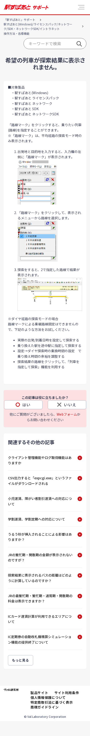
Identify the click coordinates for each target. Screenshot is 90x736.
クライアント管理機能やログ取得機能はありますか (40, 460)
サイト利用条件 (66, 692)
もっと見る (20, 660)
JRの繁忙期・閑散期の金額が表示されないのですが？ (40, 557)
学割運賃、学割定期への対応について (36, 519)
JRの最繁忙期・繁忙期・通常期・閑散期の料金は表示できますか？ (40, 598)
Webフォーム (67, 414)
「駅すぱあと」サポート (19, 19)
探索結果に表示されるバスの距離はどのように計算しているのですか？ (40, 578)
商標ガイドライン (44, 707)
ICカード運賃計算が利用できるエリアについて (40, 619)
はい (26, 405)
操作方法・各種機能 (17, 33)
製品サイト (39, 692)
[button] (81, 7)
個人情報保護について (48, 697)
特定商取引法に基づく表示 (51, 702)
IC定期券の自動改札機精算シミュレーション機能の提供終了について (40, 639)
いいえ (70, 405)
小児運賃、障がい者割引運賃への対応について (40, 501)
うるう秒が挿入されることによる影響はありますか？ (40, 537)
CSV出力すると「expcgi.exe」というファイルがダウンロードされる (40, 481)
